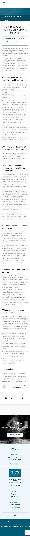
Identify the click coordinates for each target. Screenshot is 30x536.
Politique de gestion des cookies (15, 521)
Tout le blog (6, 20)
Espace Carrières (15, 507)
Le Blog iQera (18, 16)
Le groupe (14, 494)
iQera (3, 16)
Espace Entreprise (9, 16)
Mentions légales (15, 524)
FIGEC (6, 61)
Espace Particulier (15, 502)
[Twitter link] (15, 515)
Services (14, 491)
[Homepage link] (6, 4)
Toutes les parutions (15, 434)
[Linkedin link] (14, 515)
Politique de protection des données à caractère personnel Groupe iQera (15, 526)
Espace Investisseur (15, 510)
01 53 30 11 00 (16, 485)
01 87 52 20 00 (16, 464)
